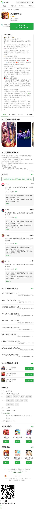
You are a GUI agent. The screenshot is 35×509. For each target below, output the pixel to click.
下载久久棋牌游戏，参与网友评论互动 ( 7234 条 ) (17, 179)
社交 (26, 400)
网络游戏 (9, 396)
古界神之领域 (17, 458)
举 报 (0, 506)
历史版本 (29, 114)
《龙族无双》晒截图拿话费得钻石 (11, 355)
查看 (6, 442)
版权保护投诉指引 (17, 472)
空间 (17, 404)
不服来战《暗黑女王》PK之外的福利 (11, 341)
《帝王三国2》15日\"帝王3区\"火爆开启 (11, 293)
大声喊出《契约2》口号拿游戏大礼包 (11, 348)
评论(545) (12, 114)
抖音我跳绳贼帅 (17, 437)
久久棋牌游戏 (4, 2)
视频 (8, 404)
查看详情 (29, 369)
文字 (21, 400)
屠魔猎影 (6, 437)
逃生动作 (16, 396)
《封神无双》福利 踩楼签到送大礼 (11, 327)
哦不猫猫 (28, 437)
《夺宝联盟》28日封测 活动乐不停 (11, 307)
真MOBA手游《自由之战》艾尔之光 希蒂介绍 (11, 334)
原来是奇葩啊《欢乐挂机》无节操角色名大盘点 (11, 300)
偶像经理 (6, 458)
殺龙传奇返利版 (28, 458)
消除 (17, 400)
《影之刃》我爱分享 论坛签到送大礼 (11, 314)
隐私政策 (7, 413)
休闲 (8, 400)
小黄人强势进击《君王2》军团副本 (11, 321)
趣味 (12, 400)
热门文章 (21, 114)
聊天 (12, 404)
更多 (32, 174)
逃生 (22, 396)
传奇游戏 (28, 396)
